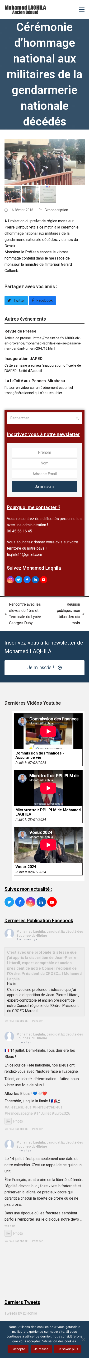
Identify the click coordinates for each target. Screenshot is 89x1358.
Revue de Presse (20, 331)
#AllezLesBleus (18, 1107)
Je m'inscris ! (40, 667)
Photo (18, 1121)
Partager (37, 1020)
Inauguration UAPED (23, 358)
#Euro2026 (61, 1113)
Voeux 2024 (25, 867)
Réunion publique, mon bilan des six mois (68, 613)
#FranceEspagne (19, 1113)
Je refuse (41, 1349)
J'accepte (18, 1349)
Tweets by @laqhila (21, 1313)
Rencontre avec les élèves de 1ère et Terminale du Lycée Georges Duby (23, 613)
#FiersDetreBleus (47, 1107)
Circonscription (56, 210)
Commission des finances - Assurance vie (39, 755)
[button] (81, 10)
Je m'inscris (45, 486)
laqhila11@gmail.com (24, 554)
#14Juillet (42, 1113)
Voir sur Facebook (16, 1020)
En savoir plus (67, 1349)
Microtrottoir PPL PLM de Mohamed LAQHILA (48, 812)
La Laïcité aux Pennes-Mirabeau (35, 380)
